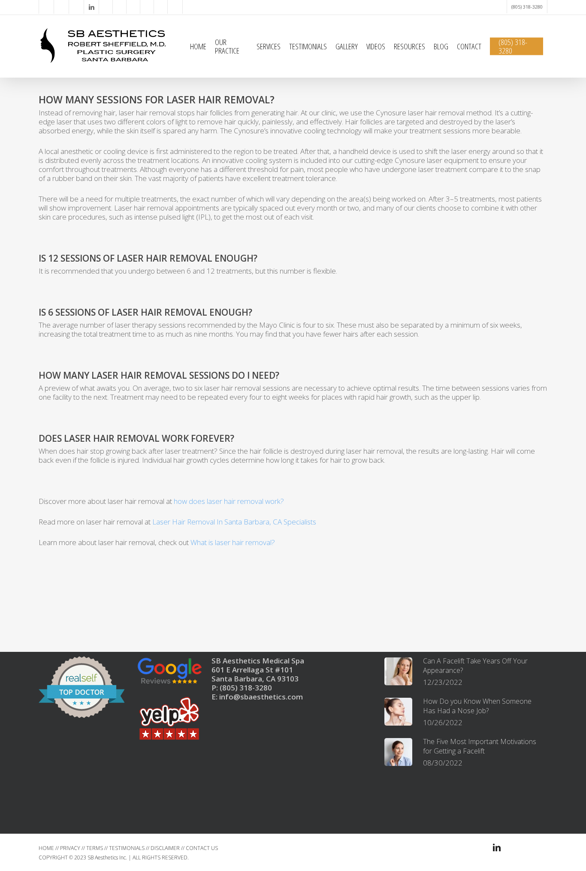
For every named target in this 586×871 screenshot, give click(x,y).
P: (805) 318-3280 (241, 688)
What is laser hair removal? (232, 542)
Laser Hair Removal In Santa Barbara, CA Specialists (234, 522)
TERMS (94, 848)
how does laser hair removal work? (229, 501)
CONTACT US (202, 848)
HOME (46, 848)
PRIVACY (70, 848)
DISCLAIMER (165, 848)
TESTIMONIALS (127, 848)
